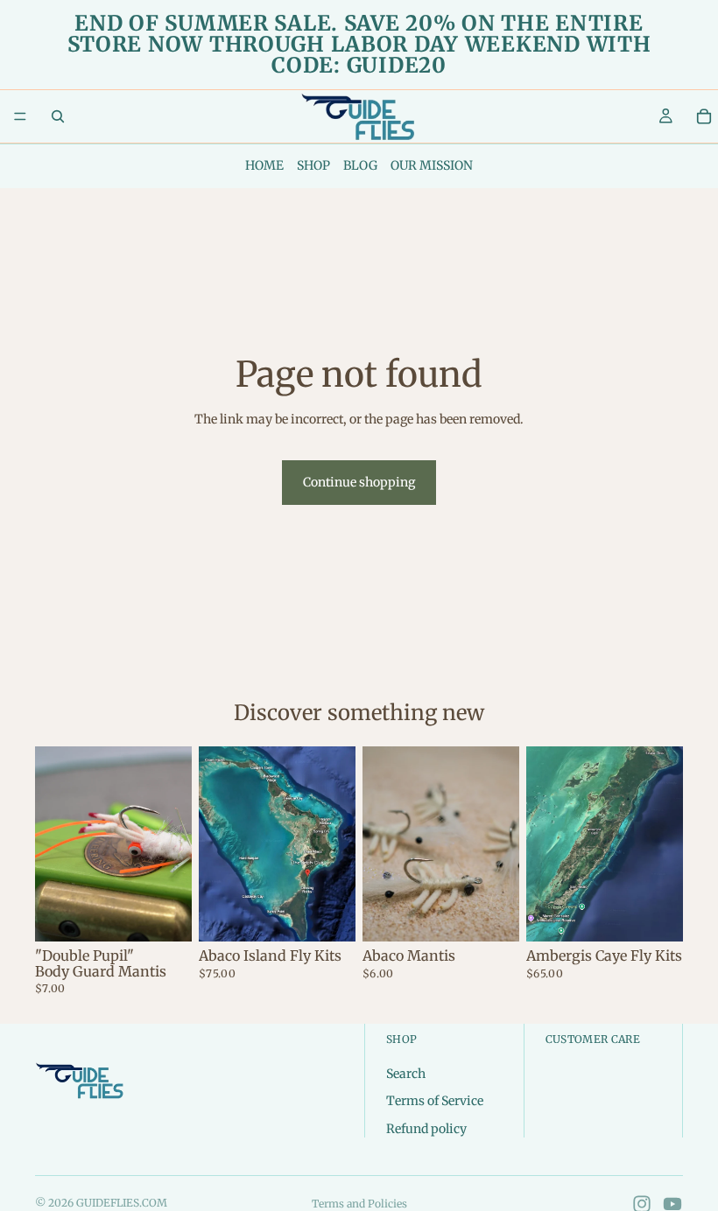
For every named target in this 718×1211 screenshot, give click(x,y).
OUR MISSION (432, 165)
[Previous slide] (382, 843)
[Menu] (20, 116)
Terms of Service (434, 1101)
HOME (264, 165)
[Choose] (164, 915)
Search (406, 1074)
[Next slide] (500, 843)
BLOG (360, 165)
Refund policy (426, 1129)
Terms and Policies (359, 1203)
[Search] (58, 116)
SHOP (313, 165)
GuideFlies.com (121, 1202)
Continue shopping (359, 482)
